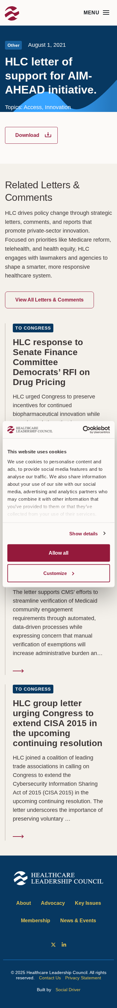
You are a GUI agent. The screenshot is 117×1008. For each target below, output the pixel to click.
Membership (35, 920)
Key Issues (88, 903)
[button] (106, 12)
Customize (55, 573)
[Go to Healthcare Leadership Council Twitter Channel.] (53, 944)
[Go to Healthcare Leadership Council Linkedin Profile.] (64, 944)
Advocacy (53, 903)
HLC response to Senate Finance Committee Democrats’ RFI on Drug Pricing (58, 401)
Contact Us (50, 977)
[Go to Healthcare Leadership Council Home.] (12, 14)
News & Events (78, 920)
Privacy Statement (83, 977)
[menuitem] (53, 944)
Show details (83, 533)
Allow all (58, 553)
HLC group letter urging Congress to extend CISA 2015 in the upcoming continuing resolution (58, 762)
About (23, 903)
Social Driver (68, 989)
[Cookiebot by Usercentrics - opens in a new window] (83, 430)
